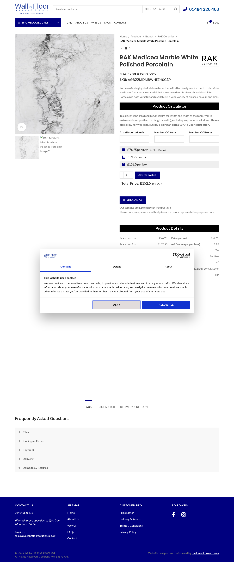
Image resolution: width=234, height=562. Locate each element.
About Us (73, 519)
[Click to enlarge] (21, 127)
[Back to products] (126, 48)
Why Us (72, 525)
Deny (116, 304)
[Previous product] (122, 48)
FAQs (70, 531)
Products (136, 36)
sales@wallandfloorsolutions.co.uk (35, 535)
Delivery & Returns (130, 519)
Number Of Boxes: (201, 132)
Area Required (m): (132, 132)
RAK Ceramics (166, 36)
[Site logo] (32, 8)
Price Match (127, 512)
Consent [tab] (65, 266)
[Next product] (130, 48)
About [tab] (168, 266)
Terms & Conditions (131, 525)
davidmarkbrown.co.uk (205, 553)
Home (123, 36)
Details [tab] (117, 266)
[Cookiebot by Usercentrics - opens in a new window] (175, 255)
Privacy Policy (128, 531)
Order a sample (132, 199)
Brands (149, 36)
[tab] (88, 405)
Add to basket (147, 175)
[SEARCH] (176, 9)
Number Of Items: (165, 132)
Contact (72, 538)
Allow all (166, 304)
